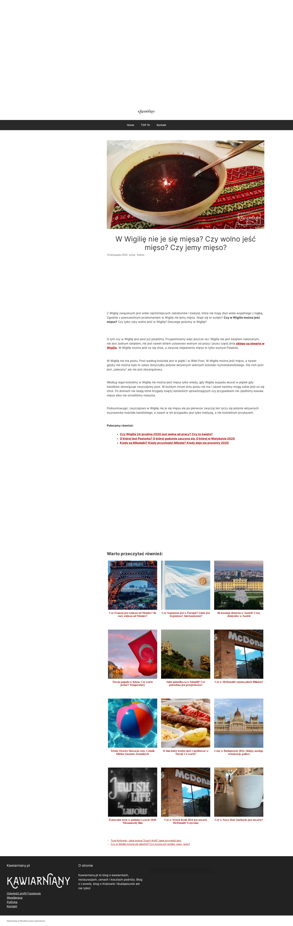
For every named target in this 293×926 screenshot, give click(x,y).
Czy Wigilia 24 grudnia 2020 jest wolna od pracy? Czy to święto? (166, 434)
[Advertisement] (146, 52)
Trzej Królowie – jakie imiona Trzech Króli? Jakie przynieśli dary (146, 840)
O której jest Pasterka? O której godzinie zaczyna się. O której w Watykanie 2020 (177, 438)
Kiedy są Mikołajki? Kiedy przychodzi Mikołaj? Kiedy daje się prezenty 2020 (174, 443)
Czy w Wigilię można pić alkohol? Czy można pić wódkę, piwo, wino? (150, 844)
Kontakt (161, 125)
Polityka (12, 902)
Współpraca (15, 897)
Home (130, 125)
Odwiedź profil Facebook (24, 893)
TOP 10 (145, 125)
